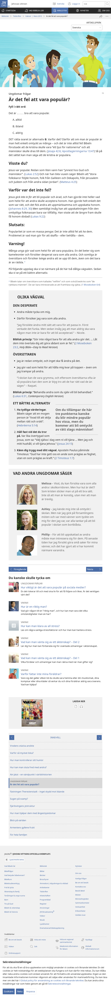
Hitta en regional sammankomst (64, 941)
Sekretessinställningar (59, 983)
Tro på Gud (8, 904)
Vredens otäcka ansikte (22, 745)
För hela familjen (18, 834)
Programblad (45, 899)
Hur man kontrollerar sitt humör (26, 760)
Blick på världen (18, 820)
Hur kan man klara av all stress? (40, 626)
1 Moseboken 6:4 (90, 284)
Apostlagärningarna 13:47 (77, 151)
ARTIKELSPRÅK (93, 22)
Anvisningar (44, 908)
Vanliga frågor (81, 878)
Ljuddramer (44, 924)
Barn (6, 899)
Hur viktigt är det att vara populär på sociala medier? (53, 587)
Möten (78, 895)
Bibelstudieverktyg (11, 883)
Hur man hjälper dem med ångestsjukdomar (33, 813)
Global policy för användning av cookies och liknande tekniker (52, 980)
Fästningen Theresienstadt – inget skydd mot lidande (37, 791)
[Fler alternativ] (107, 16)
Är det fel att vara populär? (24, 783)
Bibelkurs (8, 879)
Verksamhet (80, 907)
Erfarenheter (80, 911)
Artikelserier (44, 887)
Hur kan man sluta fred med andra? (28, 767)
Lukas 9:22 (38, 216)
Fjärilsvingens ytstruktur (22, 805)
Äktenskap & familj (11, 891)
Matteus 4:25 (68, 182)
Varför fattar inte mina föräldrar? (41, 674)
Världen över (80, 915)
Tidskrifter (17, 16)
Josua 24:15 (65, 443)
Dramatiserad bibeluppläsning (52, 928)
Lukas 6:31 (20, 396)
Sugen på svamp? (19, 798)
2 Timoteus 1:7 (64, 458)
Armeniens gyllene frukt (22, 827)
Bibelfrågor (8, 871)
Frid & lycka (9, 887)
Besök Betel (80, 890)
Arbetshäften (45, 895)
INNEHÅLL (55, 737)
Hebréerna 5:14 (27, 425)
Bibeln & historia (11, 912)
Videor (42, 916)
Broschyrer (44, 879)
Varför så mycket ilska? (22, 752)
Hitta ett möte (38, 939)
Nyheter (78, 866)
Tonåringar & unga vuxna (14, 895)
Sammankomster (82, 903)
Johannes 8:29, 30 (20, 208)
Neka (19, 991)
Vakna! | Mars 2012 (33, 16)
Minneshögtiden (82, 899)
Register (43, 904)
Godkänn (8, 991)
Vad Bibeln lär (9, 866)
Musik (42, 920)
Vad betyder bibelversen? (14, 875)
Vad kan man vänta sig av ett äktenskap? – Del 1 (50, 658)
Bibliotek (5, 16)
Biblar (42, 871)
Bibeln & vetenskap (12, 908)
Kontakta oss (80, 886)
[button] (34, 11)
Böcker (42, 875)
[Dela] (101, 16)
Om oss (78, 873)
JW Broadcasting (47, 912)
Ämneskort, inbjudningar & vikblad (54, 883)
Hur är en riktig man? (34, 606)
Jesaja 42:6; (54, 151)
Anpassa (30, 991)
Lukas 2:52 (31, 174)
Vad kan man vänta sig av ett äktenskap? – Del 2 (50, 642)
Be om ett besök (81, 882)
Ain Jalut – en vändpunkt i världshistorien (31, 774)
